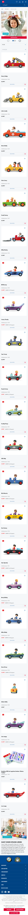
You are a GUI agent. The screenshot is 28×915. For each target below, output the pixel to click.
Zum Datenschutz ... (19, 907)
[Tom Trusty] (14, 340)
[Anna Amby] (14, 132)
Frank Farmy (4, 215)
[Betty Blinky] (14, 584)
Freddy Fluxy (4, 423)
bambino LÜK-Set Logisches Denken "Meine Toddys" (12, 772)
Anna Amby (4, 145)
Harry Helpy (4, 76)
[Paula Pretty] (14, 375)
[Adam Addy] (14, 688)
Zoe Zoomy (4, 528)
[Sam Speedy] (14, 549)
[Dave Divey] (14, 653)
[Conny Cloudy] (14, 306)
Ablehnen (9, 909)
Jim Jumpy (4, 736)
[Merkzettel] (16, 2)
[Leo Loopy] (14, 792)
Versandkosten (20, 895)
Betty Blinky (4, 597)
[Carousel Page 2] (14, 40)
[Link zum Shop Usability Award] (17, 860)
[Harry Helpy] (14, 62)
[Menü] (25, 2)
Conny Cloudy (4, 319)
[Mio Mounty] (14, 480)
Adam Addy (4, 702)
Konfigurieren (20, 909)
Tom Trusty (4, 354)
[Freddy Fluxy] (14, 410)
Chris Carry (4, 180)
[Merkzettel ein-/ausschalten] (24, 54)
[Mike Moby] (14, 619)
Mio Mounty (4, 493)
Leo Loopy (4, 806)
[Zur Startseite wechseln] (4, 2)
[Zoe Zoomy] (14, 514)
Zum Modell (12, 84)
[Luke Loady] (14, 97)
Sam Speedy (4, 562)
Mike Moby (4, 632)
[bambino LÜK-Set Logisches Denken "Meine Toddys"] (14, 758)
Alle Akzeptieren (14, 913)
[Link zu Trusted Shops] (9, 860)
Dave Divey (4, 667)
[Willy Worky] (14, 236)
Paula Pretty (4, 389)
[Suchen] (24, 5)
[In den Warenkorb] (25, 84)
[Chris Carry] (14, 167)
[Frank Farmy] (14, 201)
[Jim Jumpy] (14, 723)
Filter (3, 44)
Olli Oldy (3, 458)
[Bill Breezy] (14, 271)
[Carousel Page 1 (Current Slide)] (13, 40)
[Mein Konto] (19, 2)
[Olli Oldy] (14, 445)
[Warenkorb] (22, 2)
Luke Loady (4, 111)
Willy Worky (4, 250)
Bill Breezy (4, 284)
